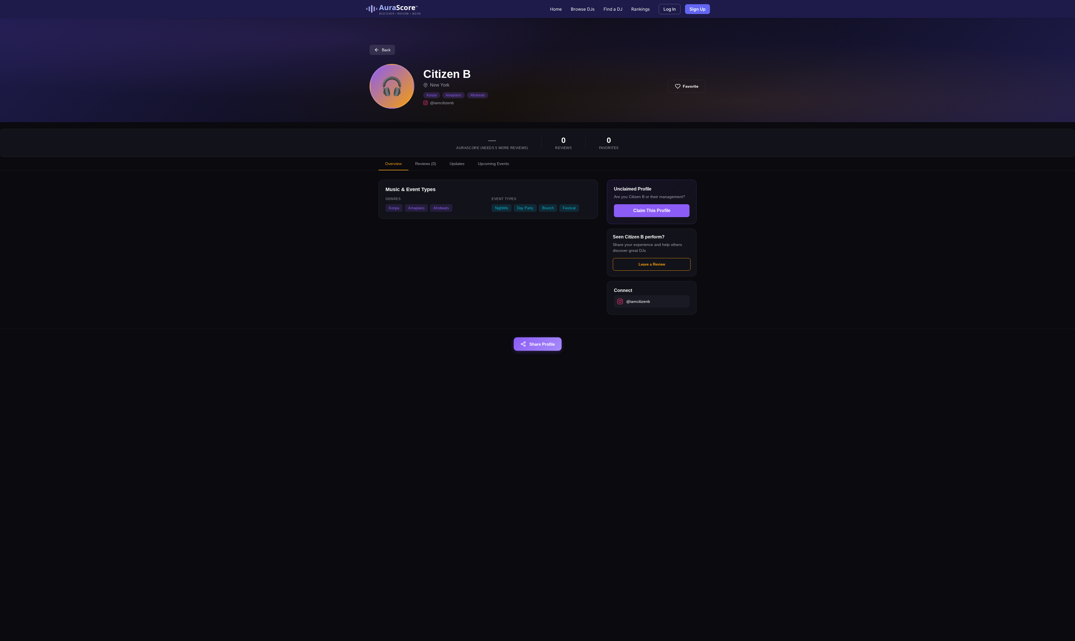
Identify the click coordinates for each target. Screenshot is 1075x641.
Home (556, 9)
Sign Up (697, 9)
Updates (457, 163)
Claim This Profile (651, 210)
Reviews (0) (425, 163)
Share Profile (542, 344)
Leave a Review (652, 264)
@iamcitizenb (442, 103)
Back (386, 50)
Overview (393, 163)
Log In (669, 9)
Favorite (690, 86)
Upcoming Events (493, 163)
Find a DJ (613, 9)
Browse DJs (583, 9)
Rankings (640, 9)
